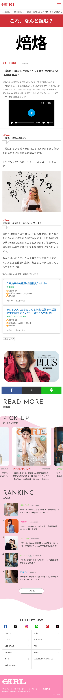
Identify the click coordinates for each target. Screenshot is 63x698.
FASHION (8, 633)
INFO (7, 659)
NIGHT (36, 653)
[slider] (24, 122)
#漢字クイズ (9, 339)
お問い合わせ (13, 691)
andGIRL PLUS (11, 665)
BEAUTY (37, 633)
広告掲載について (24, 691)
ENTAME (8, 653)
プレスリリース (7, 689)
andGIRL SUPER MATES (43, 659)
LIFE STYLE (9, 646)
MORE (31, 591)
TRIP (35, 646)
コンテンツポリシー (35, 689)
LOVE (7, 640)
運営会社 (5, 691)
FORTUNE (38, 640)
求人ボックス (20, 301)
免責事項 (46, 689)
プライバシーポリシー (20, 689)
